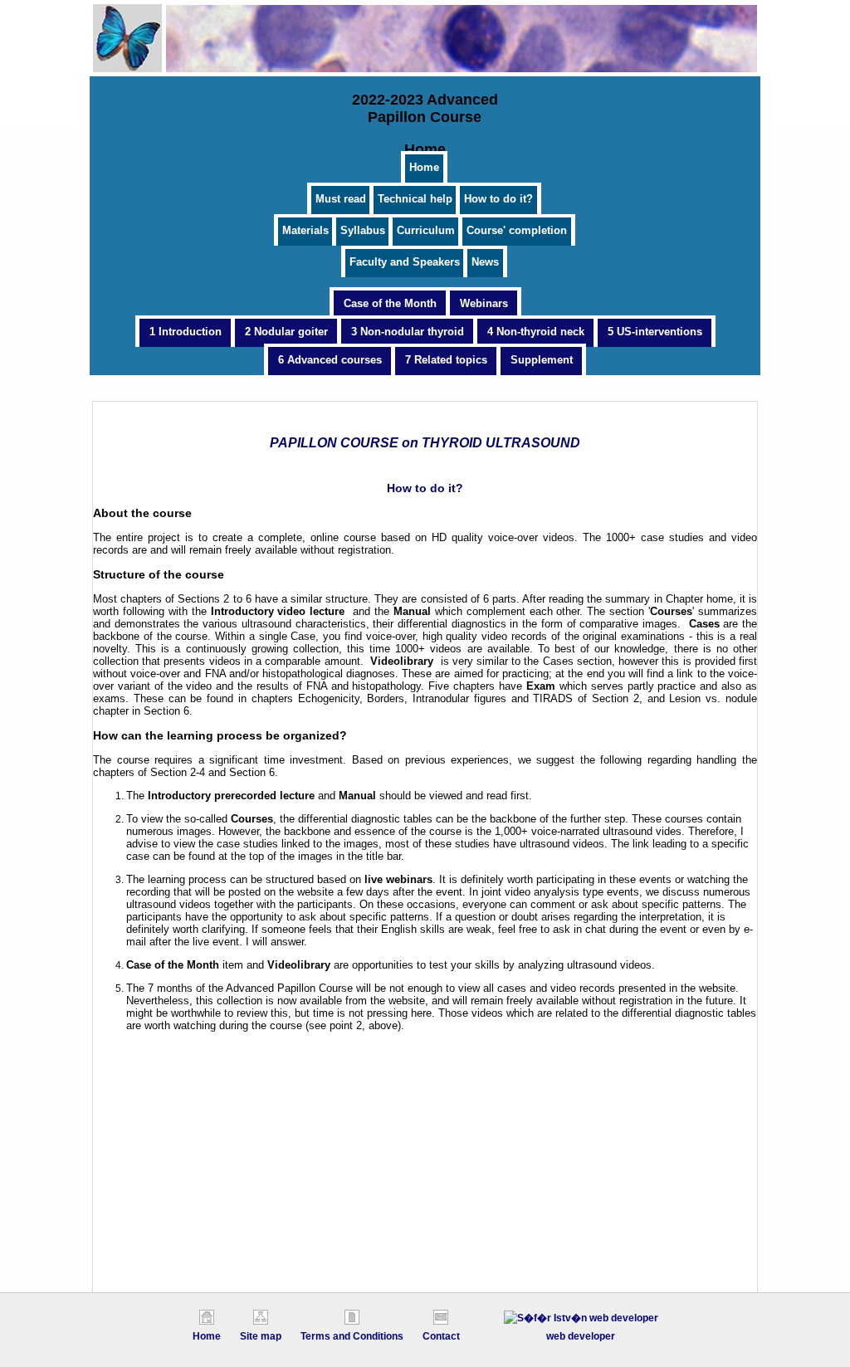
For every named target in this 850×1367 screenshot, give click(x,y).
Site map (260, 1336)
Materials (305, 230)
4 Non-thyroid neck (535, 331)
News (485, 262)
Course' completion (517, 230)
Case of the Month (390, 303)
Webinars (484, 303)
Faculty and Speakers (404, 262)
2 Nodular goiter (286, 331)
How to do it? (498, 199)
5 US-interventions (655, 331)
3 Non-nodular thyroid (407, 331)
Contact (441, 1336)
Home (424, 167)
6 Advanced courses (330, 360)
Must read (340, 199)
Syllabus (362, 230)
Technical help (415, 199)
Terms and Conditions (351, 1336)
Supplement (541, 360)
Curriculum (426, 230)
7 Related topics (446, 360)
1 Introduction (185, 331)
